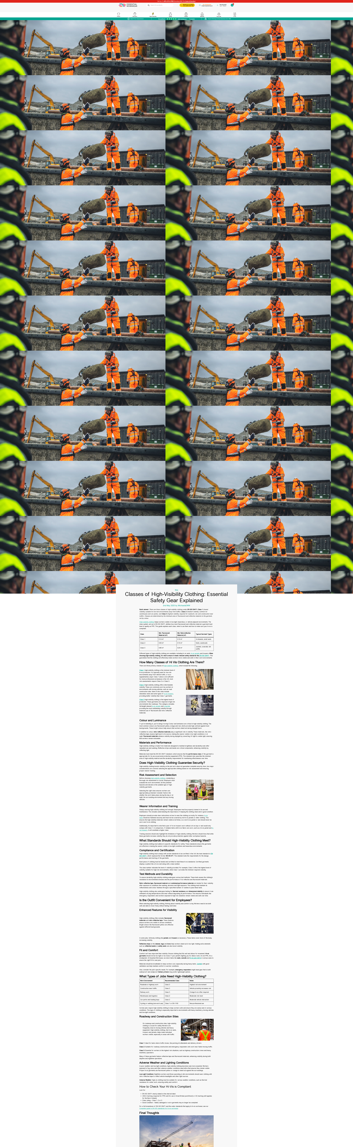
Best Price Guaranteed (137, 18)
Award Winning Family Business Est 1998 (219, 18)
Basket (232, 3)
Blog (176, 590)
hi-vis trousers (168, 694)
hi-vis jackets (195, 653)
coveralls (167, 706)
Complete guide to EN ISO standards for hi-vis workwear (158, 1108)
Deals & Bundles (190, 1)
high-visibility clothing (170, 666)
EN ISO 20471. (204, 656)
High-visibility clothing (146, 622)
